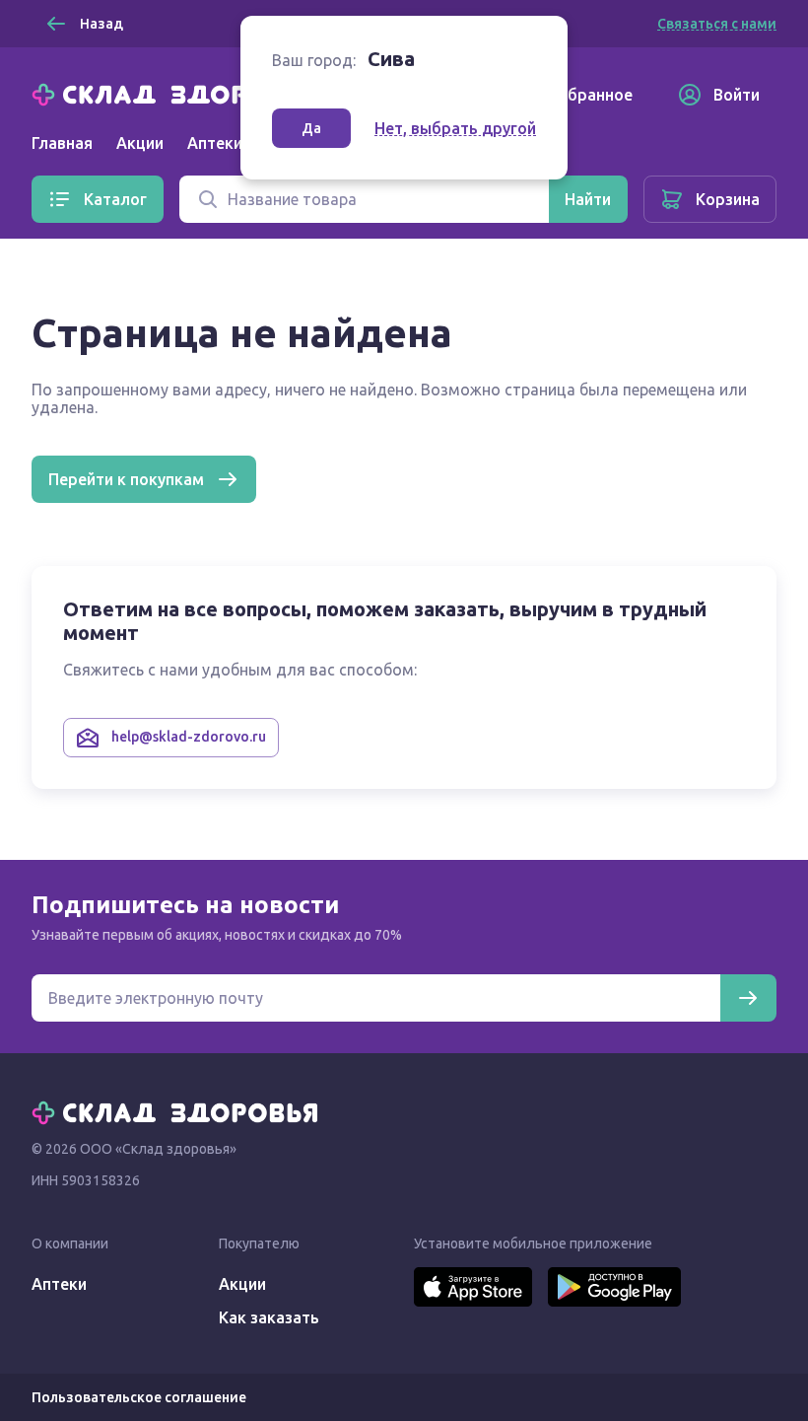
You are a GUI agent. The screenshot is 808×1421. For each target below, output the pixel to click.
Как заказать (269, 1317)
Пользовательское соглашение (139, 1397)
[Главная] (179, 93)
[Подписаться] (747, 998)
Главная (62, 143)
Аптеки (59, 1284)
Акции (140, 143)
